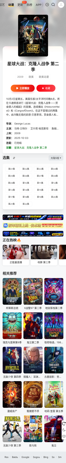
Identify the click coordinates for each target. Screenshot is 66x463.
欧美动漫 (44, 76)
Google (25, 457)
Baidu (15, 457)
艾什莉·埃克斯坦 (39, 128)
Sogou (36, 457)
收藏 (47, 88)
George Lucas (22, 123)
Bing (45, 457)
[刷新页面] (64, 423)
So (53, 457)
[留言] (64, 436)
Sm (59, 457)
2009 (20, 76)
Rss (6, 457)
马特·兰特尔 (20, 128)
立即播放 (24, 88)
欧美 (31, 76)
